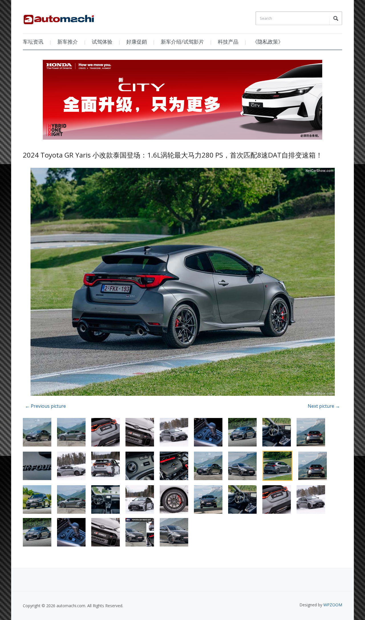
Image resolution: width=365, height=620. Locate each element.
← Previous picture (45, 406)
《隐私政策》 (267, 41)
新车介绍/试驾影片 (182, 41)
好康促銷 (136, 41)
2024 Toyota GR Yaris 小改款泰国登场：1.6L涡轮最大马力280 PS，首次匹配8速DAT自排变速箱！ (173, 155)
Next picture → (324, 406)
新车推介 (67, 41)
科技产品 (228, 41)
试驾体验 (102, 41)
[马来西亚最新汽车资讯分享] (59, 17)
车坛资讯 (33, 41)
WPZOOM (332, 604)
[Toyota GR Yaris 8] (183, 282)
